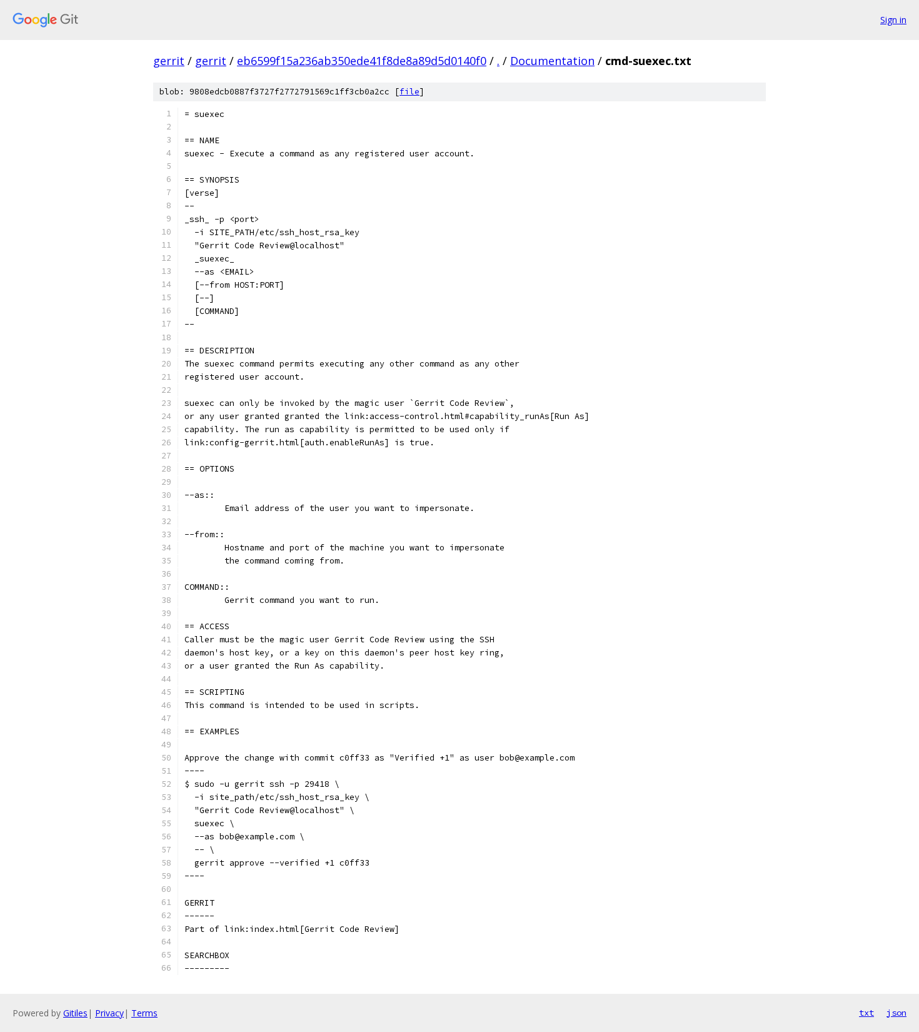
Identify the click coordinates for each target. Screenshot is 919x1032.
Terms (144, 1013)
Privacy (109, 1013)
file (409, 91)
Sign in (893, 20)
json (896, 1012)
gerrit (168, 60)
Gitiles (75, 1013)
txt (866, 1012)
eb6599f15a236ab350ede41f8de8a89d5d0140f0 (361, 60)
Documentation (552, 60)
